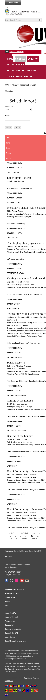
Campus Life (9, 625)
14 (25, 536)
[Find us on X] (11, 582)
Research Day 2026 (28, 85)
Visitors (7, 605)
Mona (14, 85)
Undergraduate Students (14, 589)
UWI (7, 85)
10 (39, 533)
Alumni (7, 601)
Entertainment (24, 76)
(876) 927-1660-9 (14, 572)
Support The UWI (11, 633)
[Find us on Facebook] (6, 582)
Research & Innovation (13, 629)
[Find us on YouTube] (22, 582)
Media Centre (10, 637)
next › (24, 539)
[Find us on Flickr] (16, 582)
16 (38, 536)
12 (15, 536)
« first (11, 533)
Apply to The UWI (11, 617)
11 (10, 536)
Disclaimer (28, 678)
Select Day (9, 106)
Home (10, 59)
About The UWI (10, 613)
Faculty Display (15, 70)
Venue (7, 116)
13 (20, 536)
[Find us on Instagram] (27, 582)
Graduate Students (12, 593)
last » (34, 539)
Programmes (10, 621)
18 (16, 539)
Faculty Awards (15, 65)
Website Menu (17, 51)
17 (11, 539)
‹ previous (24, 533)
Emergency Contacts (13, 551)
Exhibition (33, 59)
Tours (10, 76)
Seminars (31, 70)
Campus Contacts (29, 551)
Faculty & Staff (10, 597)
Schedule (20, 59)
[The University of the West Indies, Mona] (23, 10)
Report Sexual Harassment (15, 641)
